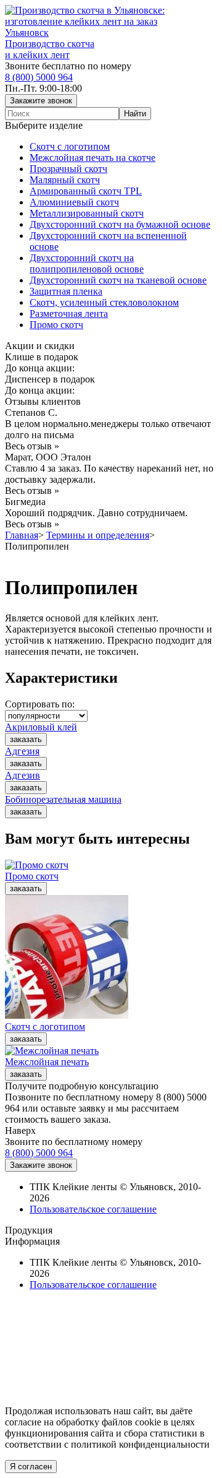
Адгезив (22, 775)
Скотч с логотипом (45, 1026)
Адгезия (22, 751)
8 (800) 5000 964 (39, 77)
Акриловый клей (41, 727)
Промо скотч (32, 876)
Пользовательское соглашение (93, 1209)
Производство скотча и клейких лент (49, 49)
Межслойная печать (47, 1062)
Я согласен (31, 1466)
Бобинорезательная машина (63, 799)
